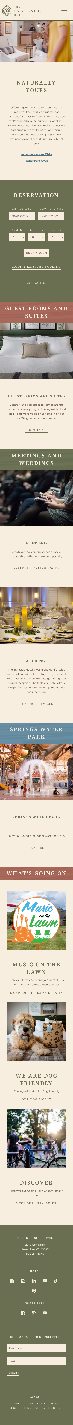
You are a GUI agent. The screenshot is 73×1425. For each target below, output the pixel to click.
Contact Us (37, 283)
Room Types (36, 430)
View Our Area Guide (36, 1203)
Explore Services (36, 704)
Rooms (56, 230)
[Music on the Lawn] (36, 920)
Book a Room (36, 253)
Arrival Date (21, 208)
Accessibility (51, 1407)
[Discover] (36, 1138)
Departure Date (51, 208)
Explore (36, 848)
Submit (13, 1373)
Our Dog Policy (36, 1099)
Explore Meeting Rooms (36, 568)
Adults (17, 230)
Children (36, 230)
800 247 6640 (35, 1253)
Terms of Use (30, 1407)
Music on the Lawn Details (36, 993)
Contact (17, 1403)
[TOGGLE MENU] (64, 10)
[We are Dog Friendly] (36, 1031)
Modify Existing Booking (36, 267)
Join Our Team (36, 1403)
